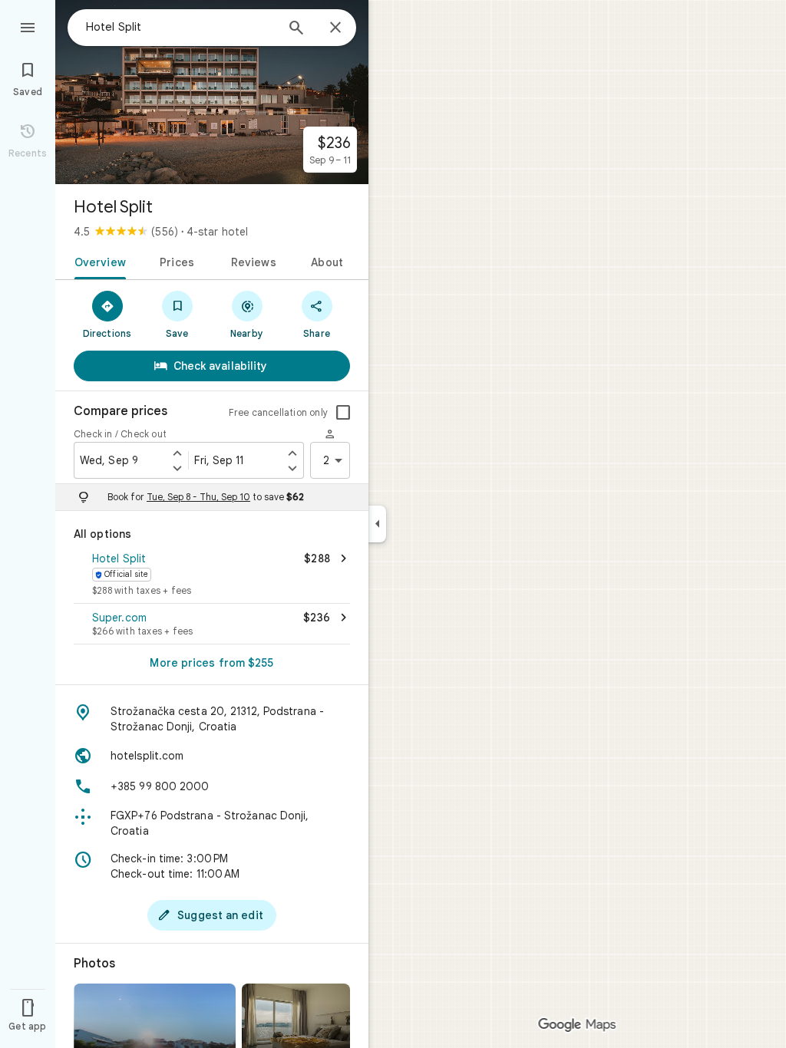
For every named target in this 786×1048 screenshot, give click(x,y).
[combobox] (180, 27)
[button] (212, 575)
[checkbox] (343, 413)
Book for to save (205, 497)
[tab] (97, 260)
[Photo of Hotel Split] (211, 92)
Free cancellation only (278, 412)
